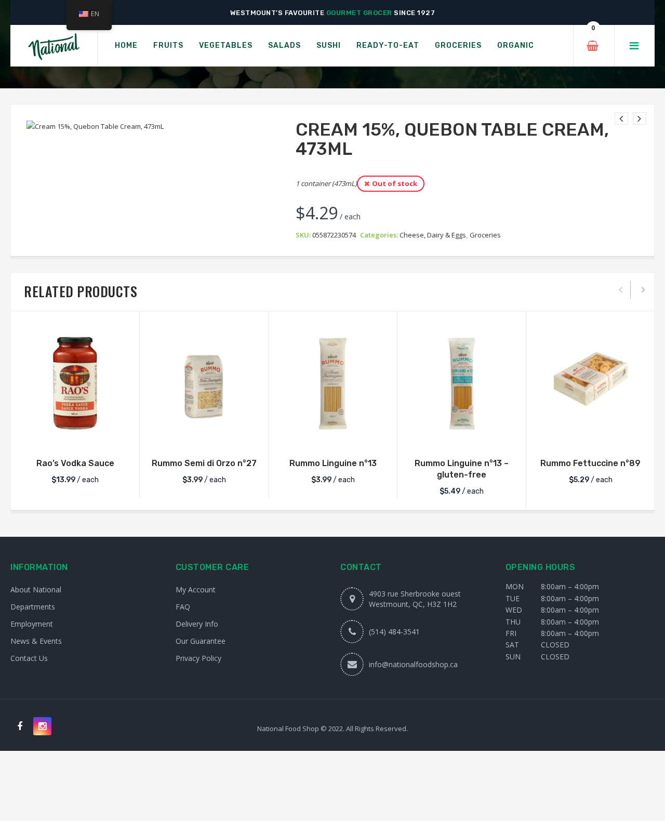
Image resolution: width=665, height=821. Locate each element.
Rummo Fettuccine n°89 (590, 463)
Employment (31, 624)
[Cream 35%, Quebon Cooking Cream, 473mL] (621, 118)
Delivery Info (197, 624)
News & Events (36, 641)
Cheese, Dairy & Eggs (433, 235)
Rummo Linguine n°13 (333, 463)
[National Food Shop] (54, 46)
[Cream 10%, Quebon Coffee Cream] (639, 118)
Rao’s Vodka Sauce (75, 463)
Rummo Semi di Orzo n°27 (204, 463)
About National (35, 589)
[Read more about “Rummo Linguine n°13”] (333, 437)
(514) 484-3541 (394, 632)
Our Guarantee (200, 641)
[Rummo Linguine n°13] (333, 383)
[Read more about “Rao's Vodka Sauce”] (75, 437)
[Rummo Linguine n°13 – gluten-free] (461, 383)
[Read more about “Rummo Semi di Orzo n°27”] (204, 437)
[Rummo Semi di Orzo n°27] (204, 383)
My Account (196, 589)
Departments (32, 607)
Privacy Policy (198, 658)
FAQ (183, 607)
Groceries (485, 235)
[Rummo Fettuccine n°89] (590, 383)
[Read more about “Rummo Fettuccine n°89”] (590, 437)
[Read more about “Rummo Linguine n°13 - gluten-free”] (461, 437)
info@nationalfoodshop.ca (413, 664)
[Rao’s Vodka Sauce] (75, 383)
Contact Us (29, 658)
